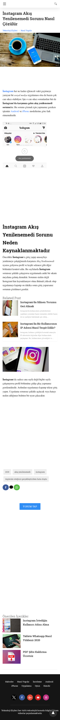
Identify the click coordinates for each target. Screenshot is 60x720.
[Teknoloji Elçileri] (30, 2)
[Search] (55, 4)
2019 (7, 472)
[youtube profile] (38, 697)
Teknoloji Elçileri (10, 30)
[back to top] (53, 713)
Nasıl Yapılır (26, 30)
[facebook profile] (22, 697)
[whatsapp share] (17, 487)
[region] (30, 78)
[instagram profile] (46, 697)
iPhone (25, 111)
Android (15, 111)
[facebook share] (6, 487)
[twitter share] (11, 487)
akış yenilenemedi (22, 472)
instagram (40, 472)
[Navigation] (4, 4)
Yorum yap (30, 506)
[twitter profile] (14, 697)
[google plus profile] (30, 697)
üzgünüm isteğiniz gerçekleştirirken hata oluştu (26, 479)
